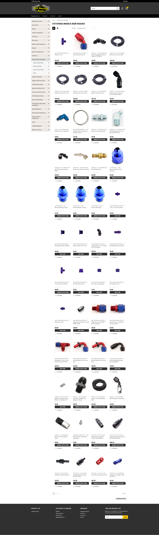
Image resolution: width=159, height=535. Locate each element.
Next (124, 493)
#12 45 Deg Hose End (79, 54)
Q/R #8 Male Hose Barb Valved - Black (79, 475)
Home (53, 20)
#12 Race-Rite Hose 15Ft (62, 93)
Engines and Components (38, 44)
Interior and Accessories (38, 92)
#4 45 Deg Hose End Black (117, 398)
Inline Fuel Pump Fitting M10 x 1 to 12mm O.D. (61, 399)
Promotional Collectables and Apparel (38, 104)
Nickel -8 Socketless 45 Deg (81, 169)
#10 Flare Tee (58, 54)
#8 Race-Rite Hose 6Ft (97, 93)
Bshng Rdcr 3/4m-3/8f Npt (62, 245)
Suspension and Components (36, 117)
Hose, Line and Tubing (38, 69)
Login (57, 513)
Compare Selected (121, 498)
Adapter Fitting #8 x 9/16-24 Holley (117, 475)
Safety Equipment (36, 109)
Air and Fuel (35, 25)
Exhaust (34, 48)
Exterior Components (37, 51)
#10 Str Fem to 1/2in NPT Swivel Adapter (117, 322)
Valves (34, 73)
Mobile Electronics (37, 21)
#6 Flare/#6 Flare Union (79, 207)
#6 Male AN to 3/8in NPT (62, 131)
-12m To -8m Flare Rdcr (116, 207)
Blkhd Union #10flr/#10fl (98, 131)
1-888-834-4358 (35, 1)
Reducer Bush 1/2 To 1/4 (80, 245)
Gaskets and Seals (37, 76)
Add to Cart (117, 216)
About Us (45, 16)
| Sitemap (44, 527)
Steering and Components (39, 112)
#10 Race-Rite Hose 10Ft (80, 93)
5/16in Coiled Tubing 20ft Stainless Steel (80, 131)
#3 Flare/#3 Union (96, 207)
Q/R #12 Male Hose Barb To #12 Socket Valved (117, 437)
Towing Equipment (37, 126)
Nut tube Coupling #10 (97, 284)
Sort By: (74, 28)
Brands (59, 16)
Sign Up (61, 513)
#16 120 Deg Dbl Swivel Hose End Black (116, 361)
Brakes (34, 29)
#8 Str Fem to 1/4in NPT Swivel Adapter (98, 322)
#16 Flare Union (59, 322)
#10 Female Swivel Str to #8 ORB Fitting (81, 322)
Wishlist (125, 1)
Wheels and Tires (36, 129)
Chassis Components (37, 32)
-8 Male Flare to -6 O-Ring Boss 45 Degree (98, 246)
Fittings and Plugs (37, 66)
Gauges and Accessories (38, 80)
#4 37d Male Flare (96, 169)
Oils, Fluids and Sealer (38, 96)
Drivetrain (35, 36)
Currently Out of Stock (62, 63)
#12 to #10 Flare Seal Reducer (116, 170)
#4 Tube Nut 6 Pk (114, 284)
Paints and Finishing (37, 99)
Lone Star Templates (67, 527)
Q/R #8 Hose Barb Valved (62, 475)
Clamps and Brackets (38, 63)
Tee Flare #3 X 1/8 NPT (61, 284)
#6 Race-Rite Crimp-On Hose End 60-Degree (116, 93)
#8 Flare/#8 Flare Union (61, 207)
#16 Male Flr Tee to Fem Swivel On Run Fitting (61, 361)
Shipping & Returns (35, 16)
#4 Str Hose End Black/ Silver (61, 437)
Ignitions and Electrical (38, 88)
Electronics (35, 40)
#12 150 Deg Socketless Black (61, 170)
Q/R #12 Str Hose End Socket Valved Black (97, 437)
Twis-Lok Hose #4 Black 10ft (98, 399)
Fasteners (34, 55)
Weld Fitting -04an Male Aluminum (80, 437)
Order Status (59, 515)
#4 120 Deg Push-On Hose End (98, 361)
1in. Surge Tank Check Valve (99, 475)
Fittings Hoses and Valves (39, 59)
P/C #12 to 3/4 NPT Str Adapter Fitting (79, 399)
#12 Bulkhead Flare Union (117, 245)
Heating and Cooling (37, 84)
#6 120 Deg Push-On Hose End (80, 361)
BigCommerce (54, 527)
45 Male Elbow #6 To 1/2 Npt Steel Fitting (116, 131)
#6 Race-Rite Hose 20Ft (116, 54)
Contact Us (52, 16)
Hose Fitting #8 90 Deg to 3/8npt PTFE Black (98, 55)
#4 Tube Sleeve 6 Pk (78, 284)
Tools (33, 122)
